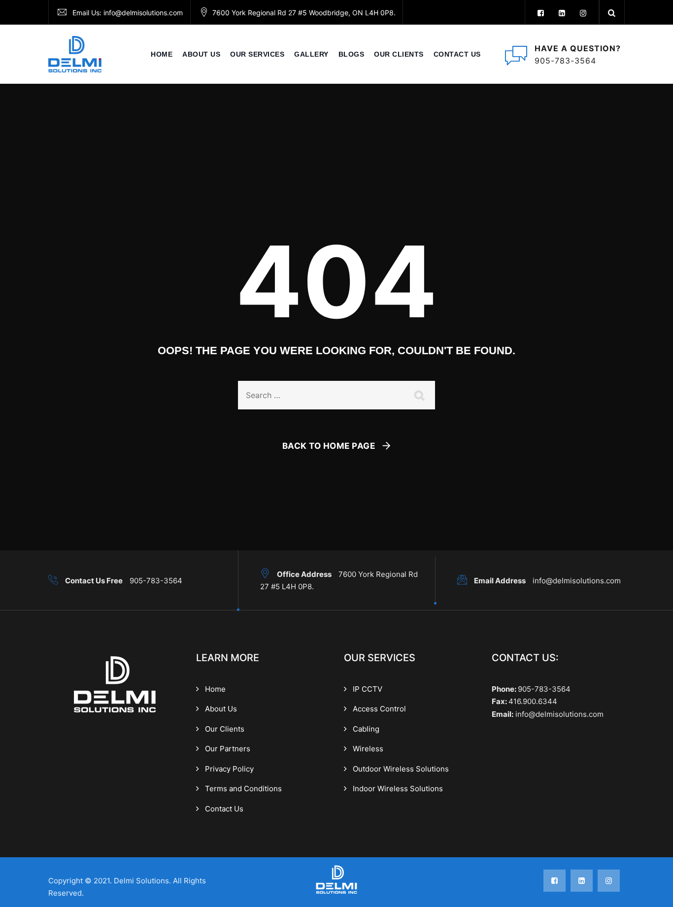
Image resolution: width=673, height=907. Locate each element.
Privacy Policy (229, 768)
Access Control (379, 708)
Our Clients (224, 729)
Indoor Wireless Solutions (398, 788)
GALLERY (311, 54)
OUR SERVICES (257, 54)
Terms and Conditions (243, 788)
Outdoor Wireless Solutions (401, 768)
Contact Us (457, 54)
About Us (221, 708)
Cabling (366, 729)
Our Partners (227, 748)
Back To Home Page (328, 446)
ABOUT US (201, 54)
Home (215, 689)
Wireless (368, 748)
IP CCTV (367, 689)
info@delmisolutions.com (143, 12)
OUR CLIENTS (399, 54)
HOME (161, 54)
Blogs (351, 54)
